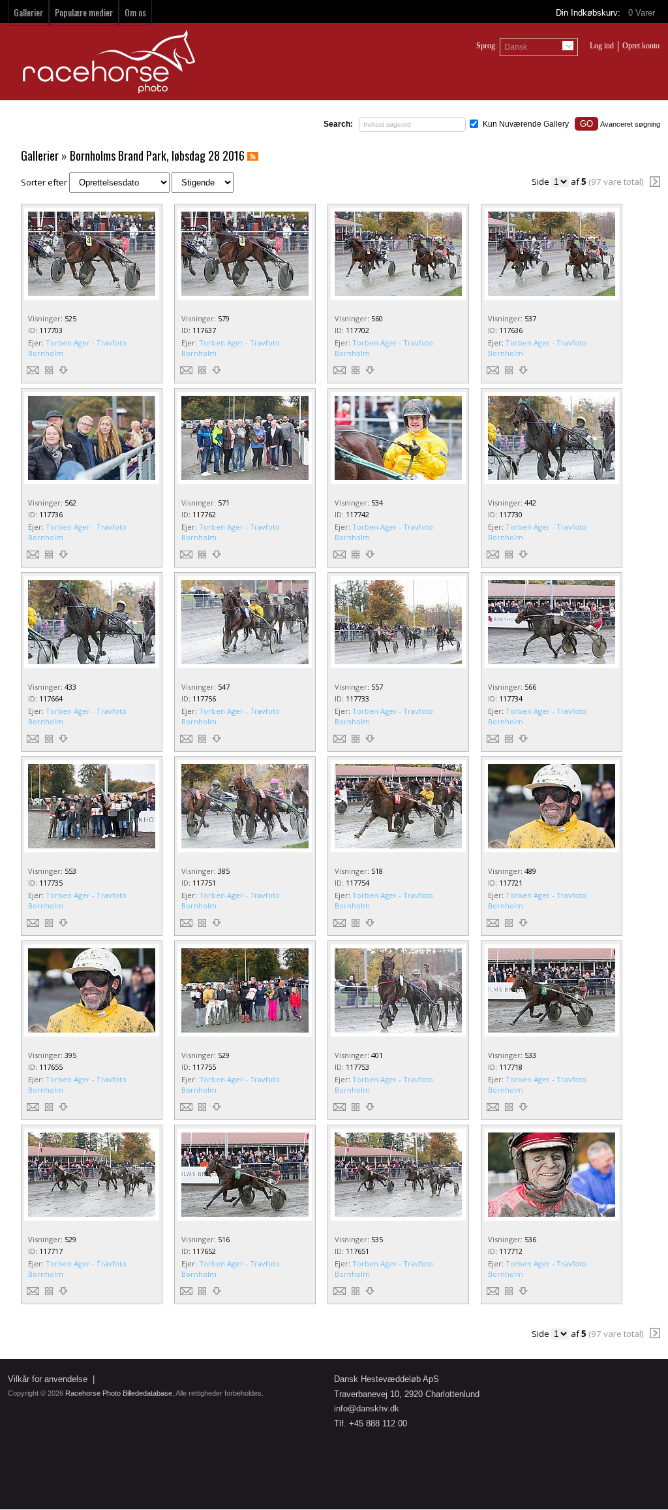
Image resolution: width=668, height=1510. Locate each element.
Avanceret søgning (630, 124)
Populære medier (84, 12)
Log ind (602, 45)
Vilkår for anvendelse (47, 1379)
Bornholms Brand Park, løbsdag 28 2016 (157, 155)
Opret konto (641, 45)
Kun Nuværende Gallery (526, 124)
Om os (135, 12)
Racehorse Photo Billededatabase (118, 1393)
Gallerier (28, 12)
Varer (643, 13)
